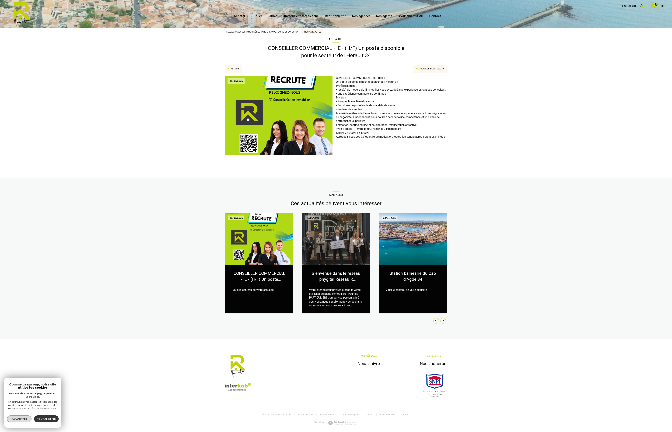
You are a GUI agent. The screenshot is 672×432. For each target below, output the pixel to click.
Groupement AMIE (411, 16)
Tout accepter (46, 418)
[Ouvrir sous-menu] (248, 16)
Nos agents (384, 16)
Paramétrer (19, 418)
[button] (443, 321)
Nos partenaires (328, 414)
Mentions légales (351, 414)
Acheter (239, 16)
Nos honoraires (305, 414)
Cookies (406, 414)
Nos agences (361, 16)
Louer (258, 16)
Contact (435, 16)
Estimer (273, 16)
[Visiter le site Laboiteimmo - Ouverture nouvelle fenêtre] (342, 423)
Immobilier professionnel (301, 16)
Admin (370, 414)
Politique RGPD (387, 414)
